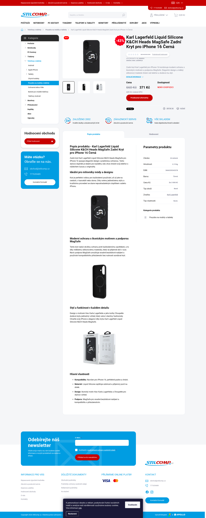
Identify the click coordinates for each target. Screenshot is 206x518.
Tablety (30, 74)
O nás (108, 3)
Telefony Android (34, 96)
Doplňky (31, 109)
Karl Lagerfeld (172, 195)
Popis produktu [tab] (93, 134)
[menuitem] (26, 23)
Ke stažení (65, 491)
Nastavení (72, 514)
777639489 (35, 174)
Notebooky (32, 48)
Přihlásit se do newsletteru (87, 457)
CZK (178, 3)
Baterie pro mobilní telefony (38, 92)
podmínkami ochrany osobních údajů (101, 450)
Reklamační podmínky (69, 488)
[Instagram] (152, 491)
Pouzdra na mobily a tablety (38, 83)
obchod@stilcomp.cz (40, 168)
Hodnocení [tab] (153, 134)
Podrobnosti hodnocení (159, 54)
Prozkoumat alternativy (139, 98)
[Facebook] (147, 491)
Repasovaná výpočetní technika (32, 3)
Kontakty (116, 3)
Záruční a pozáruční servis (57, 3)
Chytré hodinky (33, 78)
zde (80, 508)
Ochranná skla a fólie (36, 87)
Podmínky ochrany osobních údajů (74, 484)
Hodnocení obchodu (94, 3)
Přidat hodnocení (33, 141)
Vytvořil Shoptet (161, 515)
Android (31, 65)
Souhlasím (132, 505)
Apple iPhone (33, 70)
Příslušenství (32, 105)
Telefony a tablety (34, 61)
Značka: (134, 60)
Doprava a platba (77, 3)
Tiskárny (31, 57)
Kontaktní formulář (40, 182)
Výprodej (31, 118)
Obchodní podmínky (68, 480)
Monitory (31, 100)
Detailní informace (133, 77)
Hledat (123, 15)
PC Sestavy (32, 52)
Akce (29, 114)
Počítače (31, 43)
